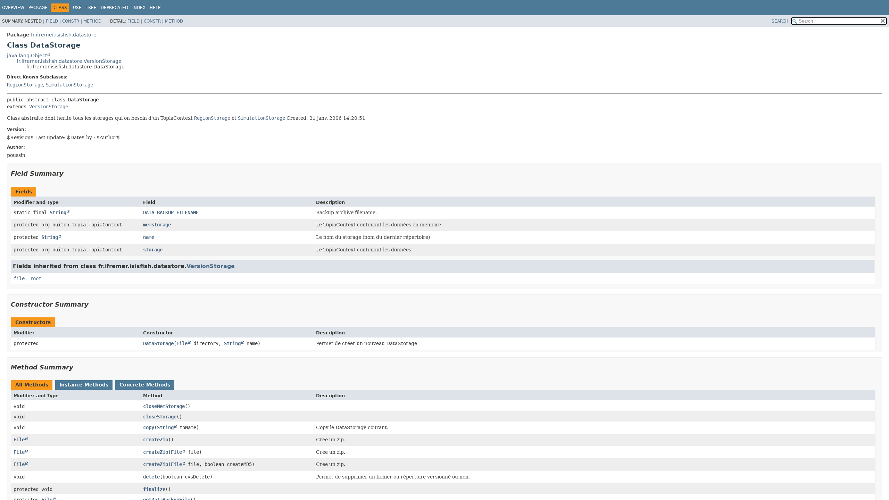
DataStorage (158, 343)
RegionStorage (25, 85)
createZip (155, 439)
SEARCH (780, 21)
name (148, 237)
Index (139, 7)
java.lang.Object (27, 55)
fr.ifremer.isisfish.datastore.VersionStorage (69, 61)
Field (52, 21)
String (58, 212)
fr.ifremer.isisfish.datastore (64, 35)
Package (38, 7)
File (182, 343)
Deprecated (114, 7)
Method (92, 21)
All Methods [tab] (31, 385)
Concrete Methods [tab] (144, 385)
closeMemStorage (164, 406)
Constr (70, 21)
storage (153, 249)
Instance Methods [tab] (83, 385)
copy (148, 427)
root (35, 278)
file (19, 278)
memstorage (157, 224)
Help (155, 7)
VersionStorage (48, 106)
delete (151, 477)
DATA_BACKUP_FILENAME (171, 212)
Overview (13, 7)
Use (77, 7)
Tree (91, 7)
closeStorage (159, 416)
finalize (154, 489)
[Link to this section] (68, 173)
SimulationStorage (69, 85)
